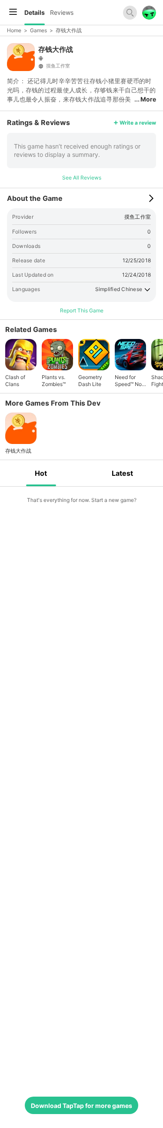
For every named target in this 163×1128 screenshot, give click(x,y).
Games (38, 30)
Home (14, 30)
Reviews (61, 12)
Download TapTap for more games (81, 1105)
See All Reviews (81, 177)
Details (34, 12)
